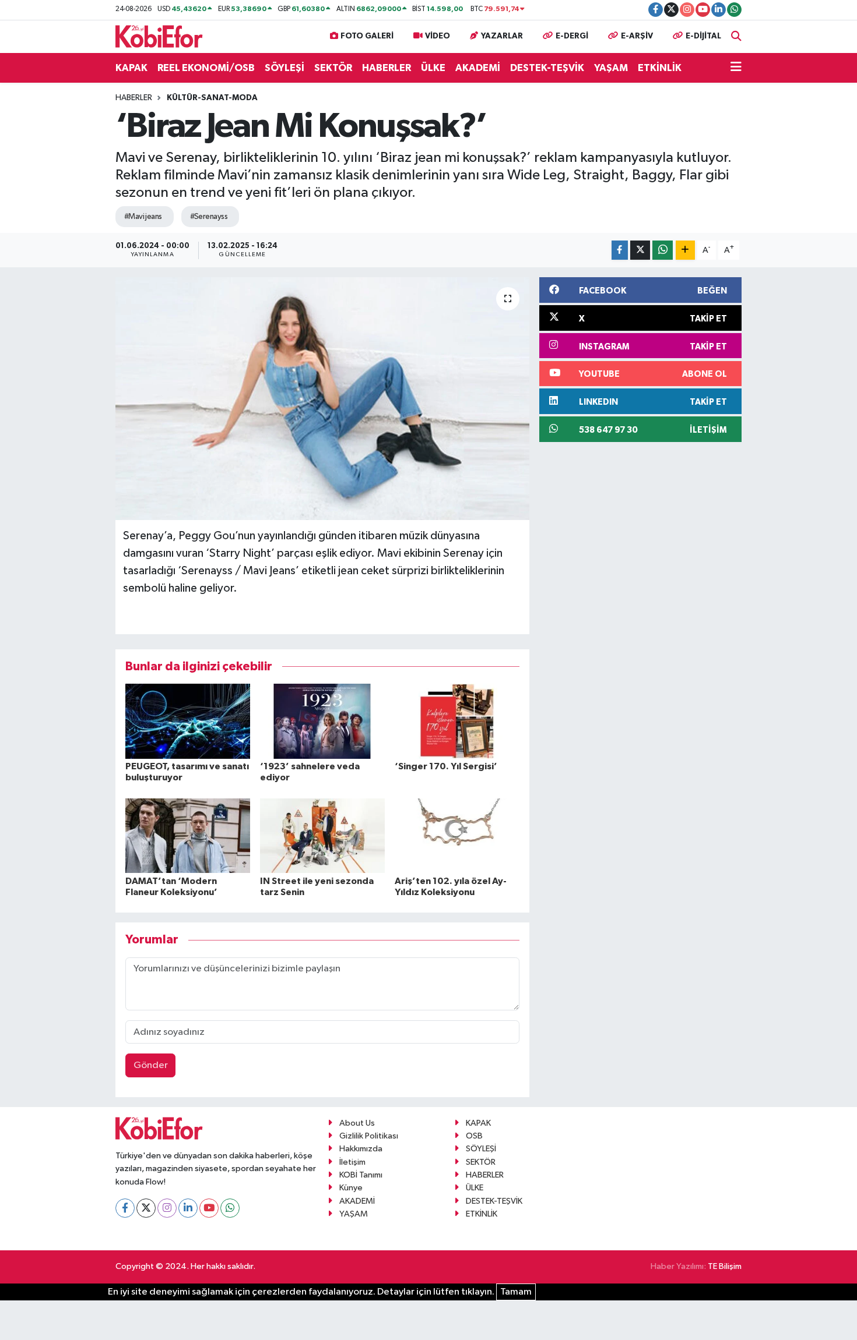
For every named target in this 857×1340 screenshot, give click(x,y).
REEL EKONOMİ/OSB (206, 68)
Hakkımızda (360, 1148)
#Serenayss (208, 217)
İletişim (352, 1162)
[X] (146, 1208)
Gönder (151, 1065)
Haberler (133, 98)
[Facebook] (125, 1208)
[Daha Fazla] (685, 250)
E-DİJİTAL (703, 36)
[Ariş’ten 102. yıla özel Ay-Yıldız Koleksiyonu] (457, 835)
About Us (357, 1123)
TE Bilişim (725, 1266)
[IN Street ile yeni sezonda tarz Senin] (322, 835)
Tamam (516, 1292)
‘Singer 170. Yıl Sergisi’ (446, 766)
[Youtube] (209, 1208)
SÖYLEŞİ (284, 68)
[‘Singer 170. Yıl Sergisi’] (457, 721)
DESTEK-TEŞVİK (547, 68)
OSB (474, 1136)
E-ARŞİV (637, 36)
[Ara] (736, 36)
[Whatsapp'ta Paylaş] (662, 250)
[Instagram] (167, 1208)
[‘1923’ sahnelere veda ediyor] (322, 721)
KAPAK (131, 68)
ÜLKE (433, 68)
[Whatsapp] (230, 1208)
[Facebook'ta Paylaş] (620, 250)
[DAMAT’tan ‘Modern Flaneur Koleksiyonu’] (187, 835)
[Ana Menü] (736, 68)
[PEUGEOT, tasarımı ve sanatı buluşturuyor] (187, 721)
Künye (351, 1187)
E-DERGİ (572, 36)
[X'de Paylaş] (640, 250)
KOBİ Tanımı (360, 1175)
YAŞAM (611, 68)
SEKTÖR (333, 68)
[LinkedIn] (188, 1208)
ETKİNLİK (660, 68)
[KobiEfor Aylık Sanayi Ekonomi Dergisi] (159, 35)
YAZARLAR (502, 36)
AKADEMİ (477, 68)
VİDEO (437, 36)
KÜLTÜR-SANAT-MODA (212, 98)
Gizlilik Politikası (368, 1136)
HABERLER (386, 68)
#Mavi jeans (143, 217)
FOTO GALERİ (367, 36)
